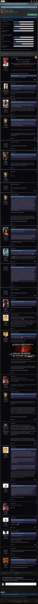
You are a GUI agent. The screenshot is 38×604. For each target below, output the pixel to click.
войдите (7, 49)
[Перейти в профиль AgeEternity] (5, 86)
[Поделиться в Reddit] (1, 592)
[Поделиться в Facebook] (4, 592)
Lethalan (6, 564)
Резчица (6, 267)
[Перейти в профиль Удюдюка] (6, 334)
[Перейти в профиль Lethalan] (5, 560)
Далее (30, 53)
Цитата (14, 79)
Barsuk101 (5, 550)
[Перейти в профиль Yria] (5, 104)
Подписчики (32, 9)
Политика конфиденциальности (17, 601)
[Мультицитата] (11, 79)
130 (7, 53)
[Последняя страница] (32, 53)
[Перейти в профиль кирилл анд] (5, 532)
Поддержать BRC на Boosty (19, 7)
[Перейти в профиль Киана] (5, 120)
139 (25, 53)
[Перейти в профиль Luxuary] (2, 11)
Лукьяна (6, 143)
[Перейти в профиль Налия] (5, 156)
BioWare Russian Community (11, 4)
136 (19, 53)
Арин (6, 322)
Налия (5, 161)
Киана (5, 124)
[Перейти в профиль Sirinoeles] (5, 231)
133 (13, 53)
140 (27, 53)
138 (23, 53)
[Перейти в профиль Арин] (5, 318)
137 (21, 53)
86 (36, 9)
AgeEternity (5, 90)
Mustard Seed (6, 431)
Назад (5, 53)
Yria (6, 109)
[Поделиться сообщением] (36, 83)
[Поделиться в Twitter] (3, 592)
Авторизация (3, 9)
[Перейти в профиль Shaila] (5, 486)
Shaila (5, 488)
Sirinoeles (6, 237)
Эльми (5, 308)
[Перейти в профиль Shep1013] (5, 379)
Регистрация (31, 3)
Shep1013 (6, 384)
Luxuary (7, 12)
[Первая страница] (2, 53)
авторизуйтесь (31, 579)
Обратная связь (25, 601)
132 (11, 53)
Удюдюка (5, 338)
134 (15, 53)
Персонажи (16, 12)
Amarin (5, 257)
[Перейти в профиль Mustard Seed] (5, 426)
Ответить (32, 14)
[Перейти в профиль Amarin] (5, 252)
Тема (10, 601)
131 (9, 53)
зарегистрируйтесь (12, 49)
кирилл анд (5, 535)
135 (17, 53)
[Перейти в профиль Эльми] (5, 303)
